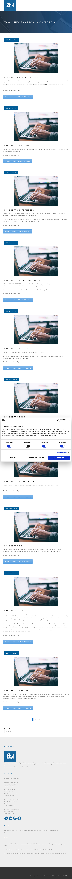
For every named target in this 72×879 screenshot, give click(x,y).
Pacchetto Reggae (16, 690)
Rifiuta (13, 458)
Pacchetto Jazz (14, 610)
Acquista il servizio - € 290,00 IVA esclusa (18, 641)
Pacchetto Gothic (16, 349)
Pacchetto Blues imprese (21, 77)
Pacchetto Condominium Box (23, 280)
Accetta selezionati (36, 458)
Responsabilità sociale (31, 830)
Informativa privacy (10, 833)
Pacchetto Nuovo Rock (19, 481)
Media (41, 830)
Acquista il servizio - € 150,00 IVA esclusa (18, 96)
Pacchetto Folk (14, 417)
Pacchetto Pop (14, 546)
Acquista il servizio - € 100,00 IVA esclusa (18, 497)
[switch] (27, 446)
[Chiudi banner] (69, 420)
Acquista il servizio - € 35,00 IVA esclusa (17, 161)
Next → (40, 719)
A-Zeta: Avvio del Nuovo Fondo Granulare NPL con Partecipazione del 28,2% (30, 853)
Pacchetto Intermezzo (19, 210)
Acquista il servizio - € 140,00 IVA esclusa (18, 561)
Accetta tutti (58, 458)
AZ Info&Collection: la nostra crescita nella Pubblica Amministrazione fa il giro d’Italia (32, 844)
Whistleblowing (53, 830)
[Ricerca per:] (36, 730)
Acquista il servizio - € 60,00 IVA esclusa (17, 231)
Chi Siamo (7, 830)
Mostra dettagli (62, 452)
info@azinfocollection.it (11, 778)
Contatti (45, 830)
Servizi (13, 830)
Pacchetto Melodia (17, 145)
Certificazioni (20, 830)
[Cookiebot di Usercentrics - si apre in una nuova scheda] (58, 420)
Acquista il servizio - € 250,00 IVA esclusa (18, 708)
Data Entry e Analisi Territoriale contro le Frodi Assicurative (24, 849)
